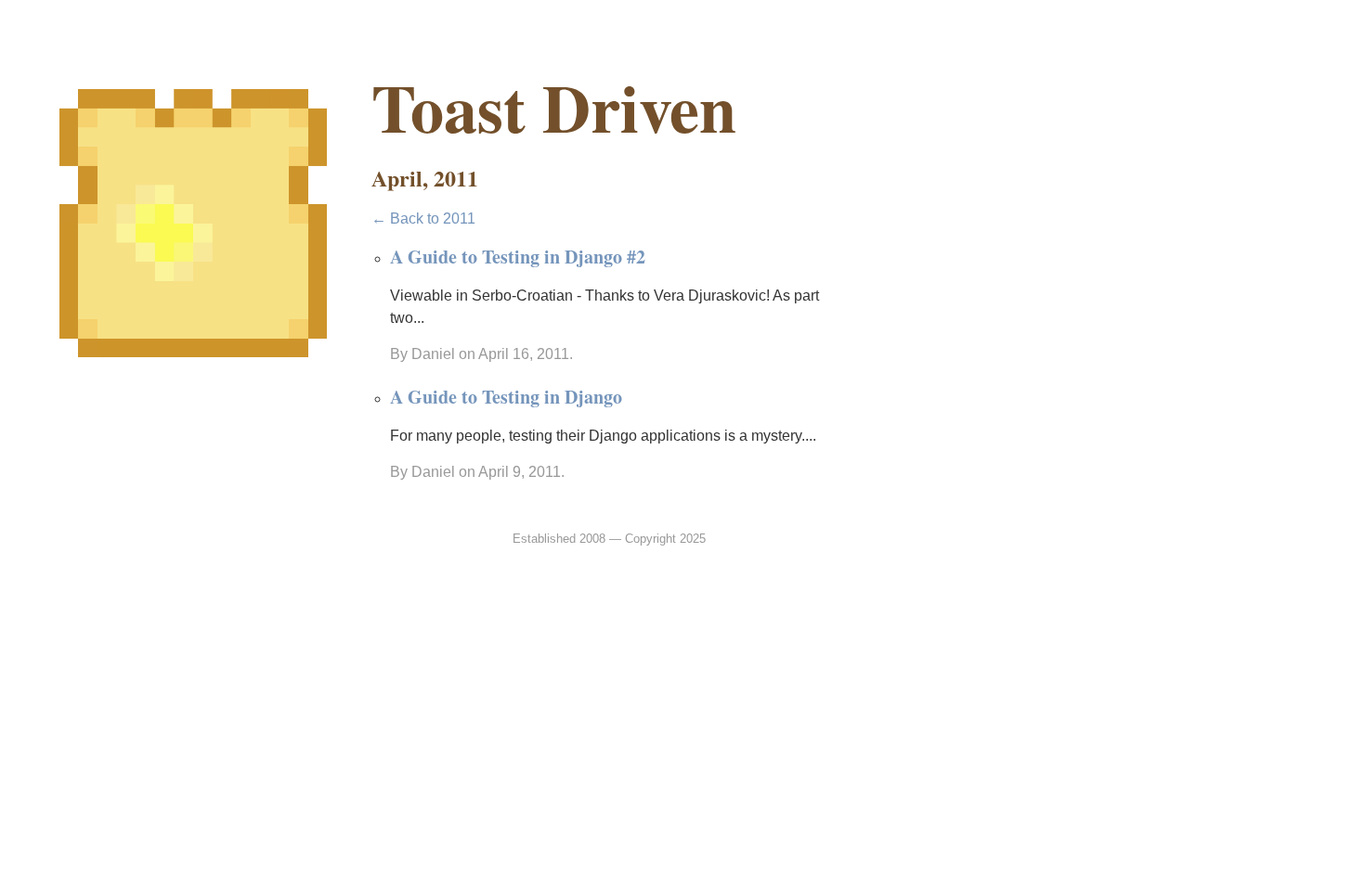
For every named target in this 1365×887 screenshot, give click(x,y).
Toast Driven (553, 107)
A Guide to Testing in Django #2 (517, 256)
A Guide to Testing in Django (506, 396)
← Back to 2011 (423, 218)
